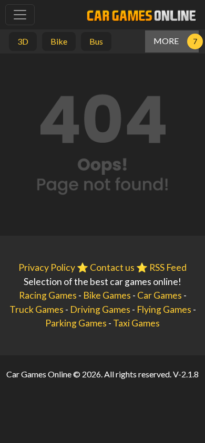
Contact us (112, 267)
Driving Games (100, 309)
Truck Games (36, 309)
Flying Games (164, 309)
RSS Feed (168, 267)
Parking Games (76, 323)
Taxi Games (136, 323)
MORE (166, 41)
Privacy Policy (46, 267)
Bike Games (107, 295)
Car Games (159, 295)
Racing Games (48, 295)
